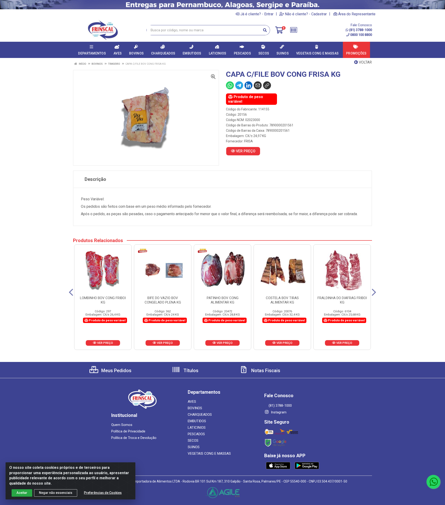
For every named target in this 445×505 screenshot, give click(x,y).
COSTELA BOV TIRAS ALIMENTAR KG (282, 300)
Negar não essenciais (55, 493)
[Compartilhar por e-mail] (258, 85)
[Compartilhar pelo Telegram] (239, 85)
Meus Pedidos (115, 370)
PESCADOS (196, 434)
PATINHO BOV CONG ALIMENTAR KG (222, 300)
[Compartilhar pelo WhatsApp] (230, 85)
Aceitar (21, 493)
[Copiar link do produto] (267, 85)
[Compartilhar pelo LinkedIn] (248, 85)
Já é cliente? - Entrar (256, 14)
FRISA (248, 141)
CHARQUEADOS (200, 414)
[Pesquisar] (265, 30)
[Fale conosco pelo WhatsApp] (433, 482)
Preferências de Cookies (103, 493)
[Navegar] (71, 292)
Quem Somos (121, 425)
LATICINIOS (197, 427)
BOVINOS (195, 408)
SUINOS (194, 447)
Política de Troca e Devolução (133, 438)
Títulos (190, 370)
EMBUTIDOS (197, 421)
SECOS (193, 440)
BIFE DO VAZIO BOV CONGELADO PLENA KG (163, 300)
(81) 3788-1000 (360, 30)
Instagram (278, 412)
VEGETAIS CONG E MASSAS (209, 453)
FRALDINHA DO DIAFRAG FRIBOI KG (342, 300)
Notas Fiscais (265, 370)
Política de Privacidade (128, 431)
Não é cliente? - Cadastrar (306, 14)
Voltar (365, 62)
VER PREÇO (245, 151)
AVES (192, 402)
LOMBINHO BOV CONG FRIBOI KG (103, 300)
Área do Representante (356, 14)
